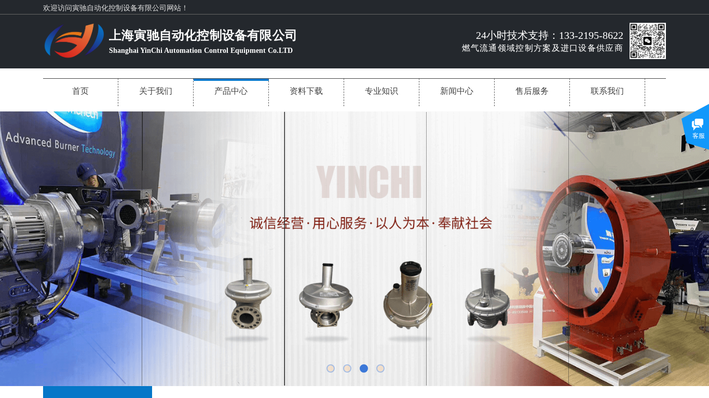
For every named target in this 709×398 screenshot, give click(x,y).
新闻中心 (456, 91)
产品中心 (231, 91)
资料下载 (306, 91)
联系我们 (607, 91)
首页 (80, 91)
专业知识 (381, 91)
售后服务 (532, 91)
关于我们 (155, 91)
